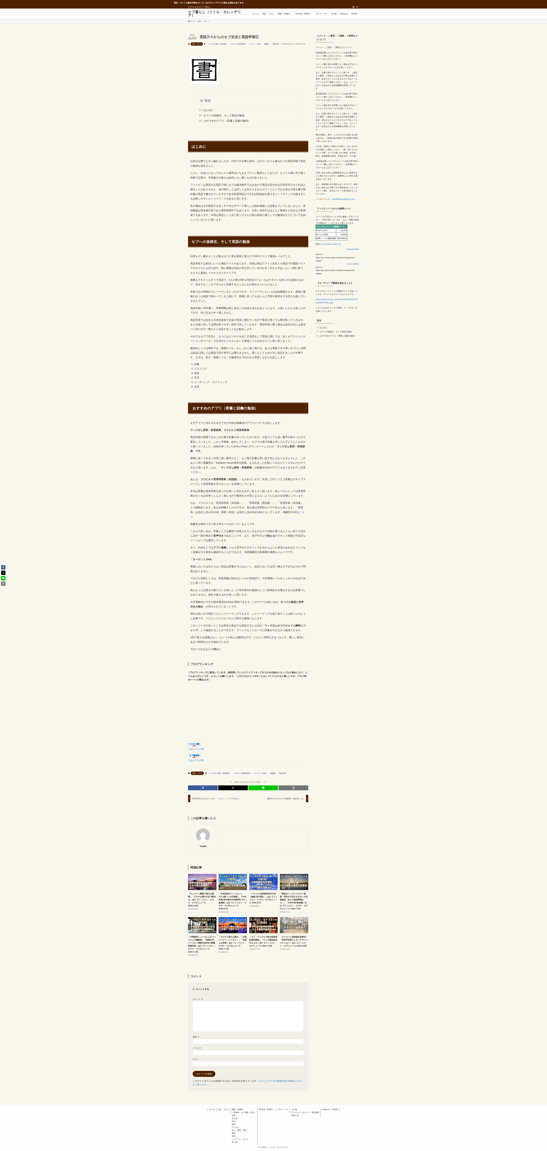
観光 (233, 1124)
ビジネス (235, 1127)
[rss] (353, 7)
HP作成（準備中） (266, 1109)
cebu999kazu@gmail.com (343, 199)
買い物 (234, 1142)
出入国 (234, 1118)
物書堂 (266, 44)
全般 (233, 1115)
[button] (203, 787)
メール (197, 1048)
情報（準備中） (238, 1109)
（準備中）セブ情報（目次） (244, 1112)
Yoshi (203, 846)
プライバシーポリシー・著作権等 (305, 1112)
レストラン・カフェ (240, 1139)
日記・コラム (196, 44)
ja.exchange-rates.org (331, 244)
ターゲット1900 (255, 44)
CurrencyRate (352, 249)
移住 (233, 1133)
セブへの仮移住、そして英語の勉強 (223, 115)
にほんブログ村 (196, 749)
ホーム (212, 1109)
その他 (294, 1109)
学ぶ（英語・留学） (240, 1130)
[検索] (357, 7)
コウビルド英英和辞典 (238, 44)
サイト (196, 1059)
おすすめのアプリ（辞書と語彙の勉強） (226, 120)
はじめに (208, 110)
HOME (335, 1109)
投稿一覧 (295, 1115)
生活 (233, 1121)
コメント (198, 999)
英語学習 (276, 44)
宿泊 (233, 1136)
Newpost (325, 1109)
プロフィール (282, 1109)
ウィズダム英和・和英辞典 (217, 44)
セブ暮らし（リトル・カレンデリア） (214, 13)
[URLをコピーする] (293, 787)
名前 (196, 1037)
